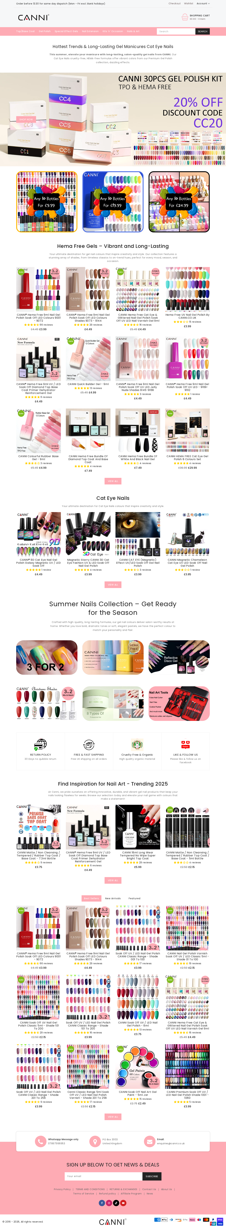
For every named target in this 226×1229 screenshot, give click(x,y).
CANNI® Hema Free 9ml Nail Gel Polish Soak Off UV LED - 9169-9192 (187, 387)
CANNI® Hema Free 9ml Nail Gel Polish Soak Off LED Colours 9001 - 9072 (38, 317)
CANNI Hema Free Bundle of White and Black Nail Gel (137, 458)
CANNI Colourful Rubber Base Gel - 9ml (38, 458)
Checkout (175, 3)
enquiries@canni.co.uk (171, 1143)
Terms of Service (83, 1193)
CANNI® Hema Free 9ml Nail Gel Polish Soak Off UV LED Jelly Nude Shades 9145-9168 (137, 387)
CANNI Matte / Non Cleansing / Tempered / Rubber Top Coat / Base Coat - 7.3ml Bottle (39, 855)
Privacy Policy (62, 1189)
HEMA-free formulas (99, 58)
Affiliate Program (131, 1193)
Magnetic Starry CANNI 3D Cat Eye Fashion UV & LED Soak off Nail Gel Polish (88, 562)
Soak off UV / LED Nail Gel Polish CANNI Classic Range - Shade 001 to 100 (138, 956)
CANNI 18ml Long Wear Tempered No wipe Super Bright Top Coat (138, 855)
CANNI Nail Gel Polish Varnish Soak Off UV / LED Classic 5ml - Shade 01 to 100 (187, 956)
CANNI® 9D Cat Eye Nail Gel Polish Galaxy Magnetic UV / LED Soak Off (38, 562)
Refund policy (107, 1193)
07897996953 (56, 1143)
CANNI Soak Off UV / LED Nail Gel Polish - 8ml (138, 1024)
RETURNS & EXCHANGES (123, 1189)
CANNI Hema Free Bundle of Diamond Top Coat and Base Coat (88, 459)
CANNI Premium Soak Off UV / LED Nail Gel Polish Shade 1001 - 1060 (187, 1095)
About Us (166, 1189)
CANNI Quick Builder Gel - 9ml (88, 384)
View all (113, 481)
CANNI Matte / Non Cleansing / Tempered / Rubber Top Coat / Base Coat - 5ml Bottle (187, 855)
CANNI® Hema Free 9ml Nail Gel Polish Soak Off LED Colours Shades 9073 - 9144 (88, 317)
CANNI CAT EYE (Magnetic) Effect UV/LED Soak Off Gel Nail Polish (138, 562)
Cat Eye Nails (62, 58)
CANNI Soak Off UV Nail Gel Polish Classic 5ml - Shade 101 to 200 (38, 1025)
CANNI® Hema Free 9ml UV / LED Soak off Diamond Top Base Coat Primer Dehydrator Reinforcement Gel (38, 389)
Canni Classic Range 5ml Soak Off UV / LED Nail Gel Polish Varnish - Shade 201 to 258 (88, 1095)
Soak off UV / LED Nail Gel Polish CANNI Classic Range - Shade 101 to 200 (88, 1025)
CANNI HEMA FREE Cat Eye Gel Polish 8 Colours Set (187, 458)
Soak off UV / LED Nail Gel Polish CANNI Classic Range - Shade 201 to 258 (38, 1095)
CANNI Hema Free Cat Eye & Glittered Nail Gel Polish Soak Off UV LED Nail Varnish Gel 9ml (137, 317)
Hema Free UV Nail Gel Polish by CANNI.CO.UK (187, 316)
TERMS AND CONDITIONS (90, 1189)
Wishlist (188, 3)
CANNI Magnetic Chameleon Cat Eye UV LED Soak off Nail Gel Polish (187, 562)
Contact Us (149, 1189)
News (150, 1193)
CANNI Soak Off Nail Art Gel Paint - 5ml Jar (138, 1093)
